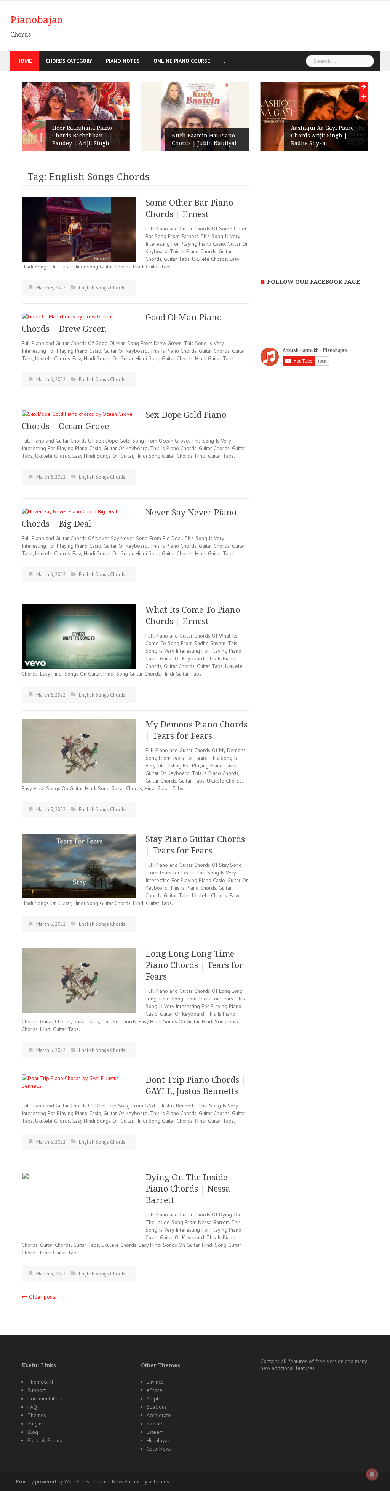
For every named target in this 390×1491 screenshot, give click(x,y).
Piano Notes (123, 61)
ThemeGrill (40, 1381)
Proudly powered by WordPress (52, 1481)
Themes (36, 1415)
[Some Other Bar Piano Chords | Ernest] (79, 228)
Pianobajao (36, 20)
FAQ (32, 1406)
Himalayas (158, 1440)
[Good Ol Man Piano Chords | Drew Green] (66, 315)
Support (36, 1390)
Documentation (44, 1398)
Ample (154, 1398)
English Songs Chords (102, 287)
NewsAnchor (126, 1481)
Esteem (155, 1432)
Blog (32, 1432)
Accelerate (159, 1415)
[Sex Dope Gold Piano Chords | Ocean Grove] (77, 413)
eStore (154, 1390)
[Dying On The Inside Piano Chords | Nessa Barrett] (79, 1203)
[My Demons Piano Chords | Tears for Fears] (79, 750)
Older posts (42, 1296)
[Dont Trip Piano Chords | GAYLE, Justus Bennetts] (79, 1081)
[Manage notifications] (372, 1474)
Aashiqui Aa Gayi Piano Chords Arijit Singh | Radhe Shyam (322, 135)
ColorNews (159, 1448)
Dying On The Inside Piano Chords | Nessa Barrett (187, 1189)
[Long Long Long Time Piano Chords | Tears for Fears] (79, 979)
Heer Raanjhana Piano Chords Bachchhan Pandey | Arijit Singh (82, 135)
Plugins (35, 1423)
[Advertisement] (314, 213)
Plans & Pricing (44, 1440)
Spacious (157, 1406)
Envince (155, 1381)
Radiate (155, 1423)
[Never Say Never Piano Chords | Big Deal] (69, 510)
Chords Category (69, 61)
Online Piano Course (181, 61)
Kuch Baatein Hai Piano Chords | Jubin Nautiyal (204, 139)
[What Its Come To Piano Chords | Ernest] (79, 636)
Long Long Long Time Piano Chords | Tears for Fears (194, 965)
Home (24, 61)
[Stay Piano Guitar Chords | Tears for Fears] (79, 865)
